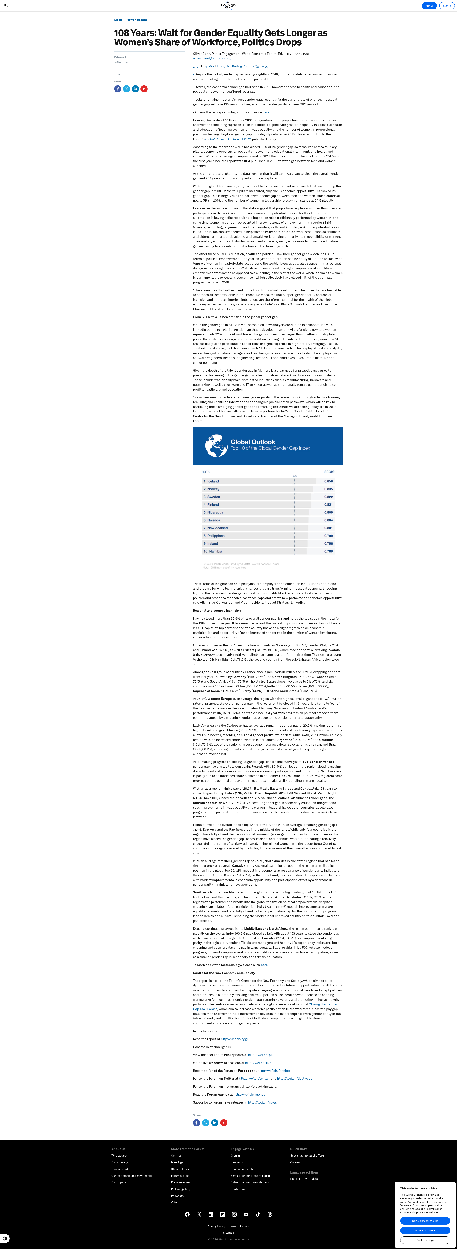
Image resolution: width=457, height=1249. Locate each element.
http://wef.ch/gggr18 (236, 1039)
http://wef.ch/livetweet (294, 1078)
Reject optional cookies (425, 1220)
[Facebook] (117, 88)
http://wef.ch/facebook (275, 1070)
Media (118, 19)
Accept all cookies (425, 1230)
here (265, 112)
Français (223, 66)
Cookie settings (425, 1240)
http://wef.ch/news (262, 1102)
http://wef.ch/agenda (249, 1094)
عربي (197, 66)
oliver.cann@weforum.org (212, 58)
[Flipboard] (144, 88)
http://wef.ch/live (258, 1063)
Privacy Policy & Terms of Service (228, 1226)
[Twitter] (126, 88)
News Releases (137, 19)
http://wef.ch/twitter (254, 1078)
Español (209, 66)
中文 (264, 66)
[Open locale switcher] (4, 1238)
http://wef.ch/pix (260, 1055)
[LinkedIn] (135, 88)
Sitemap (228, 1232)
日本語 (254, 66)
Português (240, 66)
